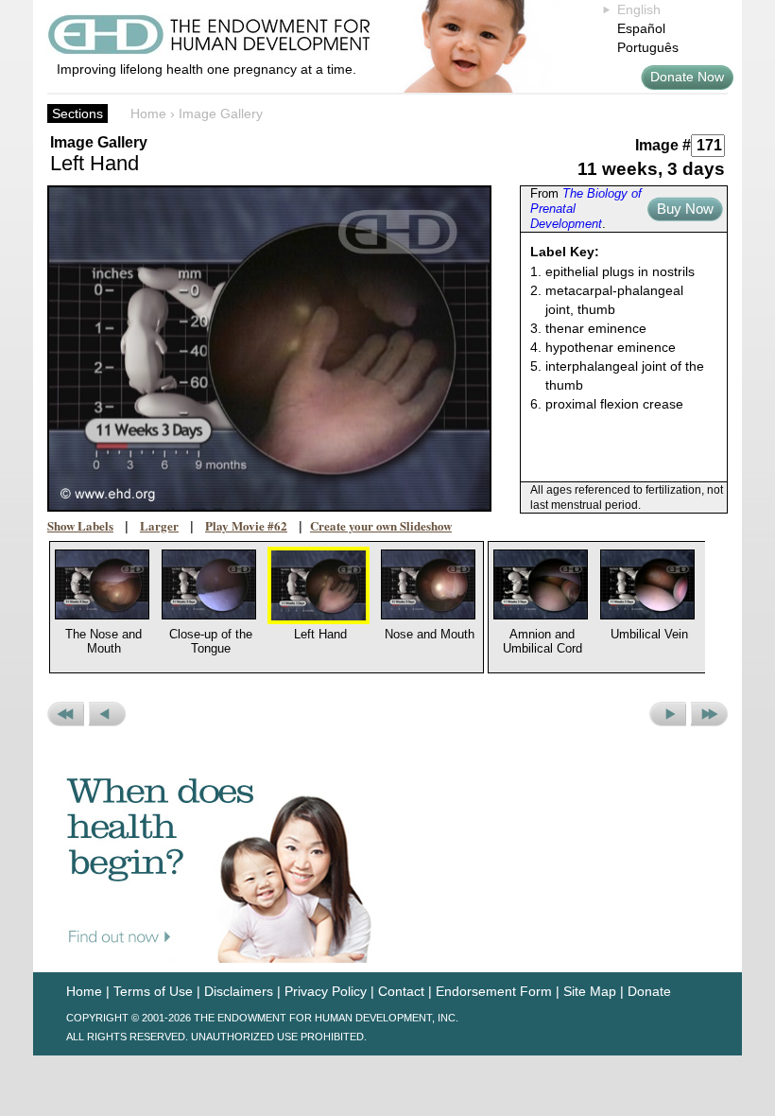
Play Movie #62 (246, 525)
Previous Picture (107, 714)
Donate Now (687, 76)
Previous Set (65, 714)
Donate (649, 991)
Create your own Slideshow (381, 525)
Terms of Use (153, 991)
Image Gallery (221, 113)
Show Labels (80, 525)
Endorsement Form (494, 991)
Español (641, 28)
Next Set (709, 714)
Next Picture (667, 714)
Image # (663, 145)
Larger (159, 525)
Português (648, 47)
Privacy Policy (325, 991)
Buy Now (685, 209)
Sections (77, 113)
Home (148, 113)
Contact (401, 991)
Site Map (589, 991)
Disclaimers (238, 991)
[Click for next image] (269, 348)
